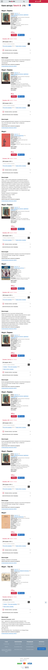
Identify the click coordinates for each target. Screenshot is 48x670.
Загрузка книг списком (29, 649)
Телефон (5, 366)
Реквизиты (6, 646)
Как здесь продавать (30, 643)
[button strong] (16, 38)
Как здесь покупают (18, 643)
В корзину (22, 34)
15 (22, 660)
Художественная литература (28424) (9, 66)
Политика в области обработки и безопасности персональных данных (6, 650)
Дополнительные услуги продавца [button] (10, 53)
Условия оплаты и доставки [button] (11, 50)
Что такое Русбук (6, 643)
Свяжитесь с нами (41, 643)
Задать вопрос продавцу (21, 46)
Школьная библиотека (19, 135)
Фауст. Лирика (7, 11)
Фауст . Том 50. (7, 567)
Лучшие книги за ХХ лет (19, 267)
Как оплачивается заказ (18, 646)
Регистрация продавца (29, 646)
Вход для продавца (42, 648)
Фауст (4, 131)
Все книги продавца (7, 46)
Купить (14, 35)
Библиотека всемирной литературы (21, 570)
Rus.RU (12, 1)
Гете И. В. (16, 13)
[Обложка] (6, 24)
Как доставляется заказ (18, 649)
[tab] (16, 38)
